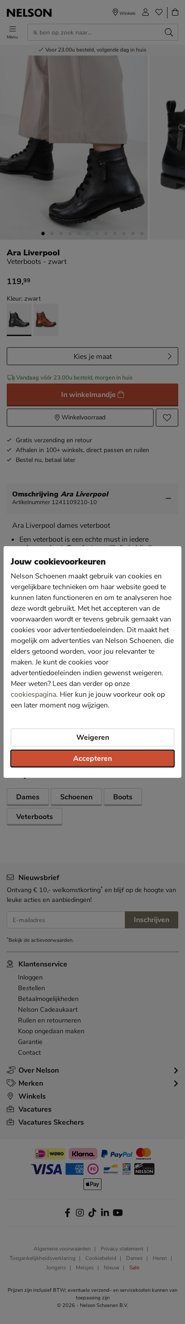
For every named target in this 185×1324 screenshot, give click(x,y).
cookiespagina (33, 694)
